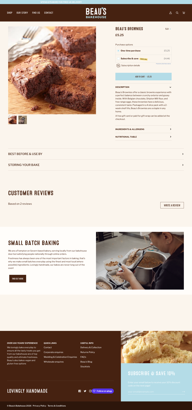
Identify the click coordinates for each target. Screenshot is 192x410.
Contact (48, 347)
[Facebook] (79, 391)
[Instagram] (90, 391)
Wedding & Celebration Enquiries (60, 357)
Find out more (17, 278)
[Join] (181, 391)
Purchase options (124, 44)
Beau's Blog (86, 361)
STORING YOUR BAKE (23, 165)
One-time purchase (131, 50)
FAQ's (83, 357)
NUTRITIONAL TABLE (126, 137)
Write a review (172, 205)
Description (122, 87)
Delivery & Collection (90, 347)
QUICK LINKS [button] (50, 343)
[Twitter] (85, 391)
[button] (10, 12)
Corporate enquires (53, 352)
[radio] (118, 50)
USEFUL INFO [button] (86, 343)
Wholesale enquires (54, 361)
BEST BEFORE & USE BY (25, 154)
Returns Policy (87, 352)
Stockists (85, 366)
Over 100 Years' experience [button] (22, 343)
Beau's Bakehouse (17, 406)
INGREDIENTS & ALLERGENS (129, 129)
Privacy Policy (39, 406)
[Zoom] (52, 70)
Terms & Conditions (57, 406)
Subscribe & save (134, 58)
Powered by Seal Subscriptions (163, 63)
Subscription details (130, 65)
